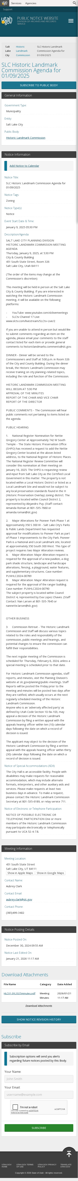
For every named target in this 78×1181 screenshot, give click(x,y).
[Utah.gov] (4, 3)
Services (16, 3)
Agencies (30, 3)
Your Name (13, 1072)
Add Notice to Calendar (24, 166)
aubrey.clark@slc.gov (19, 899)
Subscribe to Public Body (39, 85)
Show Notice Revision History (39, 1019)
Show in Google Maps (50, 873)
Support (7, 9)
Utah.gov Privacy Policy (47, 1166)
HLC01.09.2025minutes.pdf (19, 993)
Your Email (12, 1087)
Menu (70, 21)
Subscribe (39, 1128)
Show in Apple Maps (20, 873)
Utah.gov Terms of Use (24, 1166)
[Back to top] (69, 1154)
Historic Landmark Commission (23, 51)
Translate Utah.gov (66, 1166)
